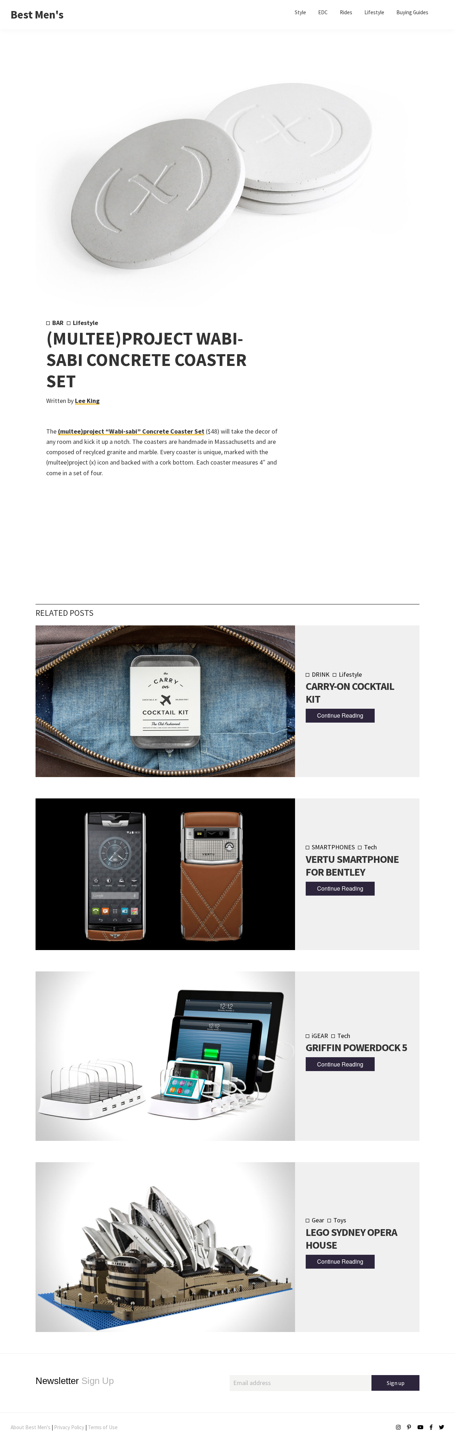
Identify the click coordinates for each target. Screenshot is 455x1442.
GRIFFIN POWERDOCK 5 (356, 1047)
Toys (339, 1220)
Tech (370, 847)
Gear (318, 1220)
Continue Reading (340, 715)
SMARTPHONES (333, 847)
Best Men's (37, 14)
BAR (58, 323)
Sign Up (75, 1380)
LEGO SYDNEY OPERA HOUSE (351, 1238)
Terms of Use (103, 1427)
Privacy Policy (69, 1427)
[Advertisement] (345, 437)
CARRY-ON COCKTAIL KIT (350, 692)
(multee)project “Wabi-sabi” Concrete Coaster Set (131, 431)
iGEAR (320, 1036)
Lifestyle (85, 323)
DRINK (321, 674)
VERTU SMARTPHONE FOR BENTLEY (352, 865)
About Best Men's (30, 1427)
